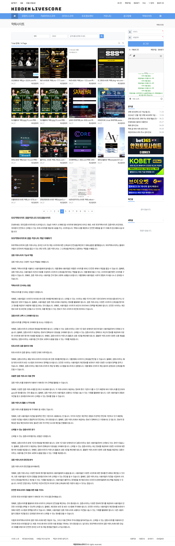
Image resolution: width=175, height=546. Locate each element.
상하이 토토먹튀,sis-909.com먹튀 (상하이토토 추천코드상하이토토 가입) (82, 120)
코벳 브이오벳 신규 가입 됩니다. (139, 112)
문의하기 (150, 539)
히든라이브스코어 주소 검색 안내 (139, 132)
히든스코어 (36, 225)
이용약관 (133, 539)
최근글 (130, 199)
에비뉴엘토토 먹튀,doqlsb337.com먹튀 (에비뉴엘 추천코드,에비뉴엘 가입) (111, 160)
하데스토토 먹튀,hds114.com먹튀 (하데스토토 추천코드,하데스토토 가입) (24, 160)
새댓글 (130, 220)
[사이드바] (160, 16)
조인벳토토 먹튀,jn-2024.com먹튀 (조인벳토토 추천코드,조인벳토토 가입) (24, 80)
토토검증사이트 (26, 225)
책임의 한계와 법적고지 (60, 539)
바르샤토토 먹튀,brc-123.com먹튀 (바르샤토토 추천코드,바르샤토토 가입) (82, 80)
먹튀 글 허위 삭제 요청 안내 (137, 129)
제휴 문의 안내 (133, 125)
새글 (21, 3)
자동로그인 (135, 50)
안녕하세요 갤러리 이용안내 (138, 122)
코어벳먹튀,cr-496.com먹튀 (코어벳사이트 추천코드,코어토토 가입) (82, 160)
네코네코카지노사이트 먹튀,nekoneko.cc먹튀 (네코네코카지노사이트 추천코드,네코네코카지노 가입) (82, 200)
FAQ (144, 3)
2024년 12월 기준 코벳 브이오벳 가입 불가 (143, 115)
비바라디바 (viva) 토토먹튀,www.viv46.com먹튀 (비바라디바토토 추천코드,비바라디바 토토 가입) (111, 120)
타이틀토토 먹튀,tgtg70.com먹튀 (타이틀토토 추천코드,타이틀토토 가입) (24, 120)
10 (85, 211)
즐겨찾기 (14, 3)
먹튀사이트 (160, 25)
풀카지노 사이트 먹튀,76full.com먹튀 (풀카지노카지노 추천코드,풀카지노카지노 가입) (53, 160)
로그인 (120, 3)
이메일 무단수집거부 (43, 539)
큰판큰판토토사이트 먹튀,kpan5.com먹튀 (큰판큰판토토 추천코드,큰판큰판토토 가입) (53, 200)
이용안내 (142, 539)
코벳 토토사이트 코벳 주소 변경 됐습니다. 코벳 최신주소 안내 (143, 119)
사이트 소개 (15, 539)
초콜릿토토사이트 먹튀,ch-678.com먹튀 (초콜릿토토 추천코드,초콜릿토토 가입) (24, 200)
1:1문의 (151, 3)
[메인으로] (14, 16)
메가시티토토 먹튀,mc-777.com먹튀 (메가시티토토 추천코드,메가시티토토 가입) (53, 80)
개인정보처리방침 (27, 539)
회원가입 (128, 3)
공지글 (130, 106)
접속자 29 (160, 3)
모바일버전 (160, 539)
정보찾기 (136, 3)
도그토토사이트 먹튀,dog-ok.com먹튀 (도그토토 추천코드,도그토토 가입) (111, 80)
